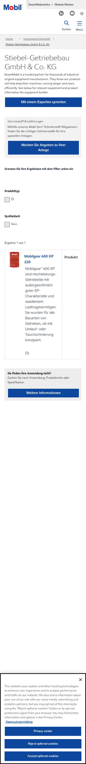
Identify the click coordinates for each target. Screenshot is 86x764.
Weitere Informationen (43, 393)
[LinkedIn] (61, 14)
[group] (41, 199)
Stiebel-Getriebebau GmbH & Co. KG (27, 44)
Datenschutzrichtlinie (19, 722)
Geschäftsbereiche (39, 4)
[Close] (80, 680)
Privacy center (43, 731)
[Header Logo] (13, 5)
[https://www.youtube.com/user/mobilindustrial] (72, 14)
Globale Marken (64, 4)
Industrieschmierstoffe (36, 39)
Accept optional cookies (43, 756)
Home (9, 39)
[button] (79, 25)
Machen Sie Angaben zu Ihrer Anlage (43, 147)
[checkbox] (7, 199)
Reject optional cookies (43, 744)
